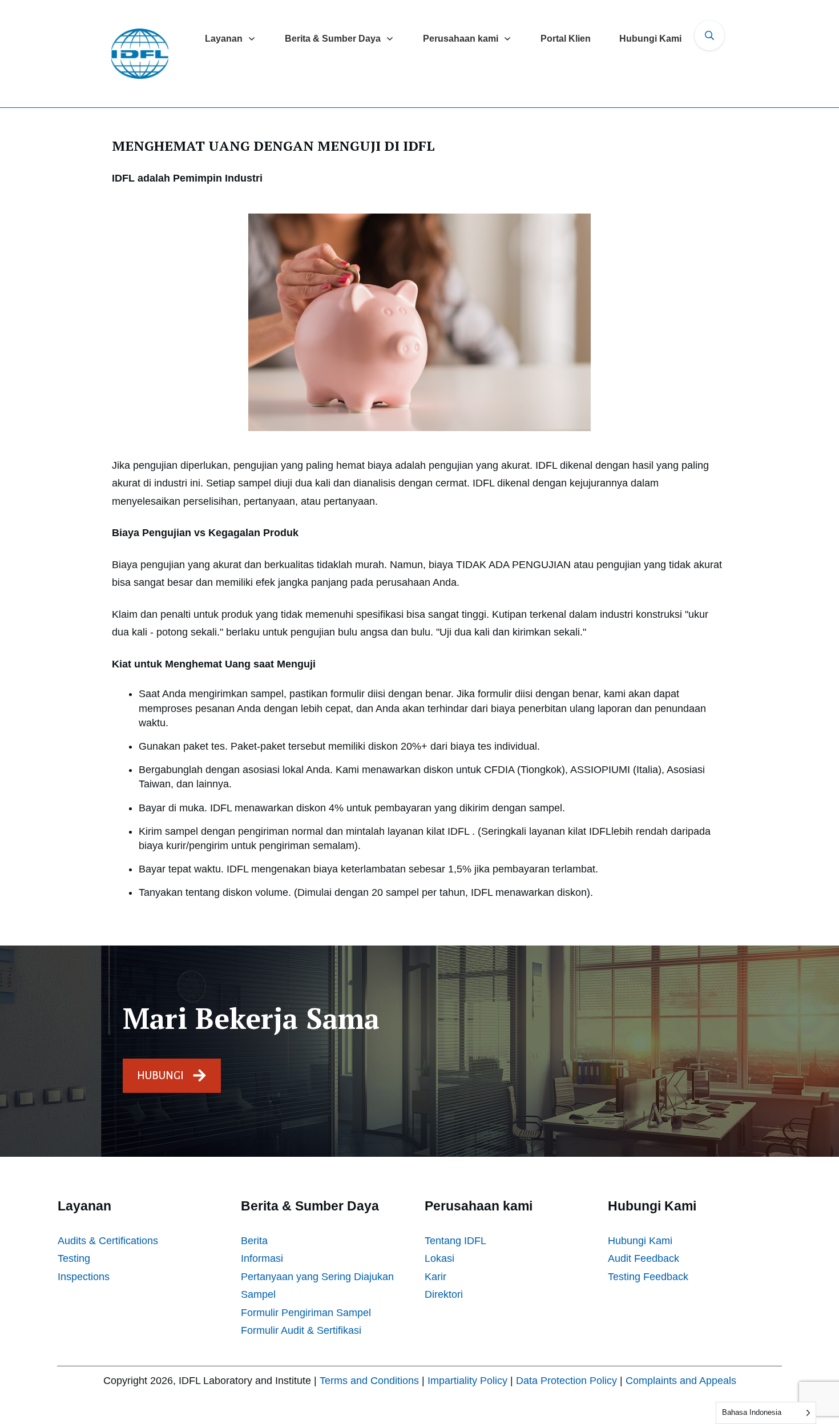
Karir (435, 1276)
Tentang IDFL (455, 1240)
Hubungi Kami (640, 1240)
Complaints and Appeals (681, 1380)
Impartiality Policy (467, 1380)
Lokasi (439, 1258)
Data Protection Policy (566, 1380)
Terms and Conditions (369, 1380)
